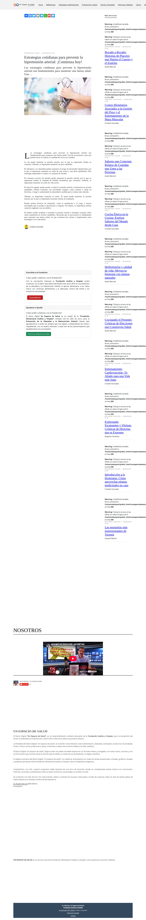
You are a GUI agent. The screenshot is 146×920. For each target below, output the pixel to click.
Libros (138, 5)
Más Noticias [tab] (111, 16)
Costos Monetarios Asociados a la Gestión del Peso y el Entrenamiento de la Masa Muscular (118, 112)
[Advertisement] (57, 35)
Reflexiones (50, 5)
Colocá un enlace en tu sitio (38, 334)
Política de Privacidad (73, 913)
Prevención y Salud (89, 5)
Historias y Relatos (125, 5)
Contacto (73, 916)
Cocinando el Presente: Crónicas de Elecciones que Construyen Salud (118, 323)
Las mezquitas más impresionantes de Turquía (116, 531)
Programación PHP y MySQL (67, 910)
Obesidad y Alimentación (69, 5)
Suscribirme (35, 297)
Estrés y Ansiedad (107, 5)
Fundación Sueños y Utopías (73, 908)
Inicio (41, 5)
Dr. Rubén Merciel (20, 784)
